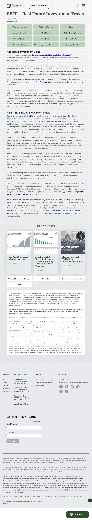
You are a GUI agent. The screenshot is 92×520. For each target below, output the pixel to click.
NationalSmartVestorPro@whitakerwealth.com (74, 382)
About (5, 382)
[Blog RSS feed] (66, 391)
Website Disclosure (12, 496)
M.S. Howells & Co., (26, 458)
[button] (39, 6)
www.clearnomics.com (15, 329)
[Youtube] (72, 387)
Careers (5, 394)
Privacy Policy (31, 496)
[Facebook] (66, 387)
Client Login (7, 391)
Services (6, 385)
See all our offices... (22, 404)
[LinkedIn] (78, 387)
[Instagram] (61, 387)
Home (5, 380)
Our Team (6, 388)
